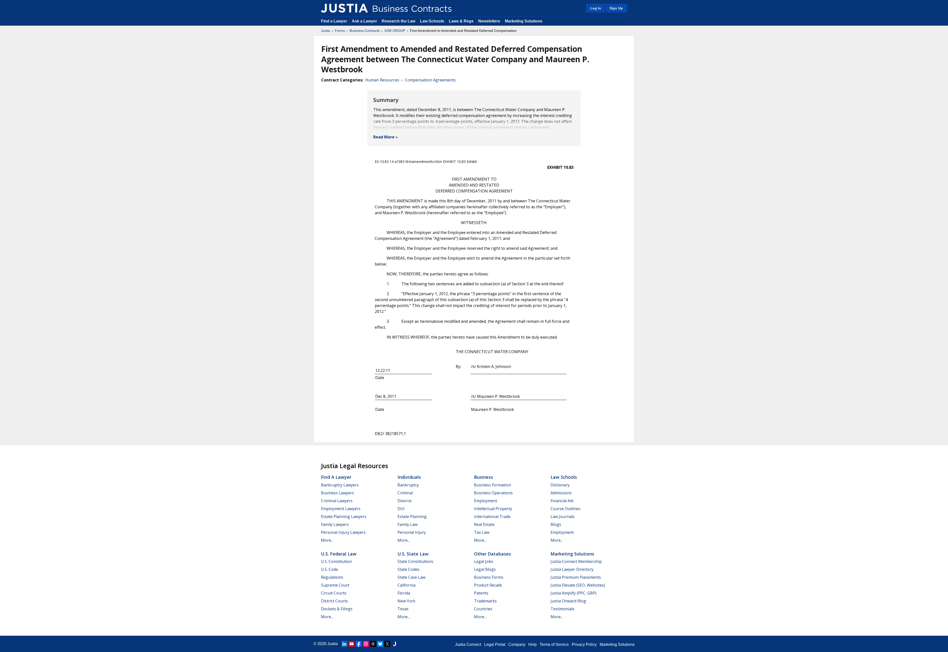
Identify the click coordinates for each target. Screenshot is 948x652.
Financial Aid (562, 500)
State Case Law (411, 577)
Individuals (409, 477)
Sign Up (616, 8)
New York (406, 601)
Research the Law (398, 21)
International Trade (492, 516)
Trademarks (485, 601)
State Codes (408, 569)
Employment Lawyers (340, 508)
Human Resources (382, 80)
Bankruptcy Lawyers (340, 485)
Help (532, 644)
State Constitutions (415, 561)
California (406, 585)
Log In (595, 8)
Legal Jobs (483, 561)
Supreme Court (335, 585)
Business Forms (488, 577)
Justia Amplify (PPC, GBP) (573, 593)
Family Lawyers (335, 524)
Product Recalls (488, 585)
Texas (403, 609)
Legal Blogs (485, 569)
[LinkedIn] (344, 644)
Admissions (561, 493)
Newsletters (489, 21)
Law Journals (562, 516)
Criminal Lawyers (337, 500)
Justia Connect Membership (576, 561)
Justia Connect (468, 644)
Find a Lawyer (334, 21)
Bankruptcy (408, 485)
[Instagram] (366, 644)
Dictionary (560, 485)
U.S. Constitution (336, 561)
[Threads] (373, 644)
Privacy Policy (584, 644)
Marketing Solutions (523, 21)
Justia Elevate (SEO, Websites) (578, 585)
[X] (387, 644)
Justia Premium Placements (576, 577)
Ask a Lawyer (365, 21)
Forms (340, 31)
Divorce (404, 500)
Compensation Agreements (430, 80)
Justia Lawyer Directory (572, 569)
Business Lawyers (337, 493)
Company (516, 644)
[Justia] (344, 8)
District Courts (334, 601)
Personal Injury (411, 532)
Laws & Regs (461, 21)
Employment (485, 500)
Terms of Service (554, 644)
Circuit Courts (333, 593)
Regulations (332, 577)
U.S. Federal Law (338, 554)
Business (483, 477)
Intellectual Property (493, 508)
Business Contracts (365, 31)
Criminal (405, 493)
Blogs (556, 524)
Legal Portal (494, 644)
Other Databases (492, 554)
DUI (401, 508)
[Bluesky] (380, 644)
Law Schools (432, 21)
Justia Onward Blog (568, 601)
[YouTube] (352, 644)
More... (327, 540)
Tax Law (481, 532)
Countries (483, 609)
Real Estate (484, 524)
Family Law (407, 524)
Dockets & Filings (337, 609)
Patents (481, 593)
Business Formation (492, 485)
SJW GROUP (394, 31)
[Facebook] (359, 644)
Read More (384, 137)
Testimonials (562, 609)
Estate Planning (412, 516)
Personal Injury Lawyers (343, 532)
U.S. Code (329, 569)
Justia (325, 31)
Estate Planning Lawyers (343, 516)
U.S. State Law (413, 554)
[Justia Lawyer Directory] (394, 644)
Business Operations (493, 493)
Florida (403, 593)
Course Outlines (565, 508)
